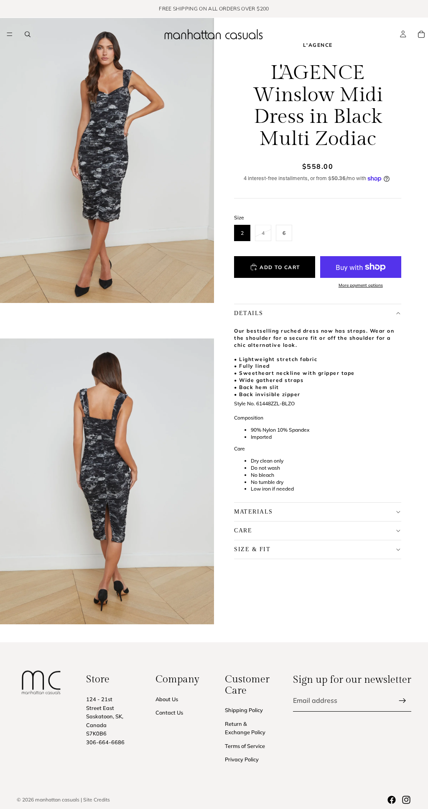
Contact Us (169, 712)
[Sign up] (402, 701)
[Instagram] (406, 800)
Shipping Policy (244, 710)
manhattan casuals (57, 799)
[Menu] (9, 34)
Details (248, 313)
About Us (166, 698)
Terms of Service (245, 745)
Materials (253, 512)
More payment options (361, 285)
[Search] (27, 34)
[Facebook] (392, 800)
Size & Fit (252, 549)
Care (243, 530)
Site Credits (96, 799)
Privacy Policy (242, 759)
